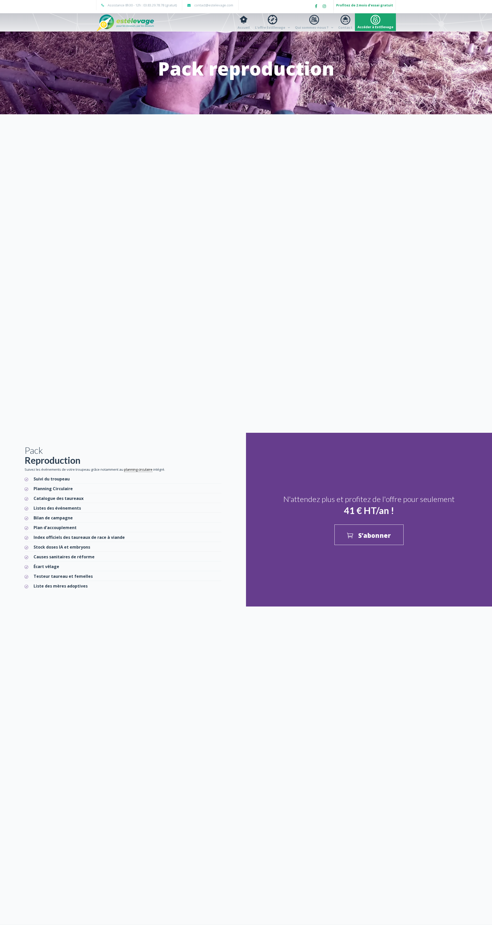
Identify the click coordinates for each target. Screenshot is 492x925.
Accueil (244, 27)
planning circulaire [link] (138, 469)
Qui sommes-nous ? (312, 27)
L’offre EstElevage (270, 27)
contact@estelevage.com (213, 5)
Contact (345, 27)
